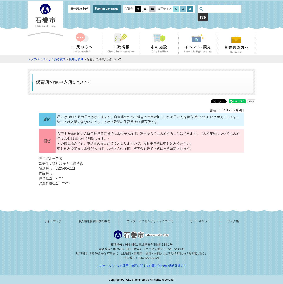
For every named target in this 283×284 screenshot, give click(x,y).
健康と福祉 (76, 59)
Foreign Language (106, 8)
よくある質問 (57, 59)
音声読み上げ (79, 8)
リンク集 (233, 221)
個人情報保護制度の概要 (94, 221)
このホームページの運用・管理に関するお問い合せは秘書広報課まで (141, 265)
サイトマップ (53, 221)
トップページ (36, 59)
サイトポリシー (200, 221)
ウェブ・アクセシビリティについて (150, 221)
